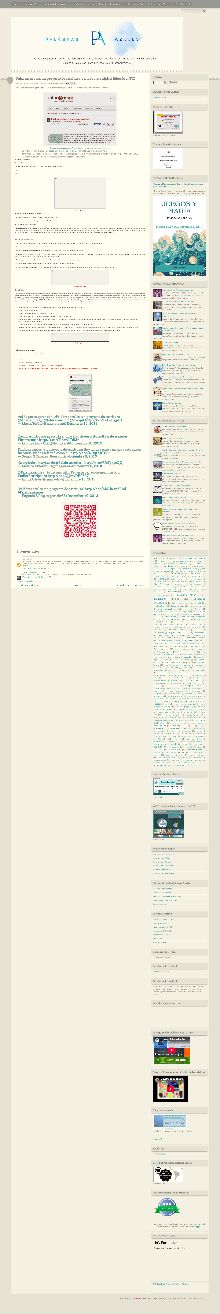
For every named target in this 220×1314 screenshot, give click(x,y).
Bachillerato (198, 564)
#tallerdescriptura (32, 476)
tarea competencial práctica (167, 757)
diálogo (178, 688)
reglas (174, 752)
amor (166, 660)
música (174, 736)
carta (176, 668)
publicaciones (59, 83)
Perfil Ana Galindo (159, 98)
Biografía (173, 569)
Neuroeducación (177, 627)
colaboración (162, 673)
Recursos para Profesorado (163, 873)
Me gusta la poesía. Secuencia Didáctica (177, 485)
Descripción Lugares (195, 579)
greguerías (193, 709)
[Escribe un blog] (71, 83)
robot (191, 752)
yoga (169, 765)
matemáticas (161, 731)
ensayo (199, 693)
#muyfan (43, 462)
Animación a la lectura (195, 558)
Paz (169, 630)
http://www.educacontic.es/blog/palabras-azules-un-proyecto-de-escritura (80, 148)
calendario (175, 665)
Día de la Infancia (183, 586)
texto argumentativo (195, 757)
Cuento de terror (195, 574)
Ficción (186, 609)
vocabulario (158, 765)
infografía (200, 715)
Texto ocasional (200, 649)
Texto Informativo (176, 646)
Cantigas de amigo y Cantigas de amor (176, 354)
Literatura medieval (196, 622)
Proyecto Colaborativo (178, 633)
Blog (16, 170)
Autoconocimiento (82, 4)
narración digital (186, 736)
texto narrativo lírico (191, 760)
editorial (157, 691)
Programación (159, 633)
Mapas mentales (169, 624)
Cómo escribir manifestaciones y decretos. (177, 290)
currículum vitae (187, 683)
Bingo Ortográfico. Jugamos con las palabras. (178, 365)
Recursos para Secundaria (163, 866)
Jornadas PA (171, 619)
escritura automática (175, 696)
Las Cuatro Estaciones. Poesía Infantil (167, 896)
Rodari (182, 635)
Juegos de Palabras (188, 619)
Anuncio (162, 561)
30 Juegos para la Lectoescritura (174, 426)
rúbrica (156, 755)
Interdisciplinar (170, 617)
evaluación (179, 701)
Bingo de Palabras (197, 566)
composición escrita (163, 675)
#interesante (28, 440)
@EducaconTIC (56, 420)
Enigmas (178, 603)
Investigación (200, 617)
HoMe (16, 4)
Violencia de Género (173, 657)
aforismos (200, 657)
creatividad (174, 681)
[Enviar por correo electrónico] (68, 83)
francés (167, 707)
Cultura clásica (159, 576)
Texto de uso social (182, 649)
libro (192, 726)
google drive (167, 709)
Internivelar (185, 617)
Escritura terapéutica (164, 609)
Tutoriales (199, 654)
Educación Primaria (167, 598)
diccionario (158, 688)
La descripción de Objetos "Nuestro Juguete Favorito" (181, 462)
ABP (155, 558)
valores (199, 763)
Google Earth (172, 611)
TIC (201, 641)
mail (188, 728)
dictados (169, 688)
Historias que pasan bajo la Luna (165, 900)
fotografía (157, 707)
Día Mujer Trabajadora (162, 587)
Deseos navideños (196, 581)
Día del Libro (172, 592)
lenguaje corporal (196, 723)
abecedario (188, 657)
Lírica (156, 624)
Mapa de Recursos (55, 4)
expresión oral (160, 704)
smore (181, 755)
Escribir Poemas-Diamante (172, 403)
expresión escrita (195, 701)
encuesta (189, 693)
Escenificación (189, 603)
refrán (166, 752)
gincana (156, 709)
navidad (161, 739)
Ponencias (197, 630)
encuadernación (174, 693)
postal (173, 744)
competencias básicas (197, 673)
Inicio (77, 585)
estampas (199, 698)
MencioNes (32, 4)
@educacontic (29, 436)
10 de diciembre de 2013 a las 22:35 (36, 577)
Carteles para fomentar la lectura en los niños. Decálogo (182, 450)
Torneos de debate (186, 654)
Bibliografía (158, 566)
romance (200, 752)
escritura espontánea (195, 696)
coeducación (200, 670)
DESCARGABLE (160, 579)
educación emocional (175, 691)
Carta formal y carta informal (172, 438)
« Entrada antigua (28, 585)
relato (183, 752)
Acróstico (166, 558)
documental (198, 688)
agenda (156, 660)
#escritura (92, 436)
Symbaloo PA (135, 4)
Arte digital (198, 561)
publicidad (188, 747)
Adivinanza (177, 558)
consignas (197, 678)
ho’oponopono (167, 715)
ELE (201, 592)
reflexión (157, 752)
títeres (169, 763)
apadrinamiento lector (161, 927)
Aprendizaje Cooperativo (179, 561)
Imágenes (157, 617)
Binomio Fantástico (160, 568)
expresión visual (178, 704)
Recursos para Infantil (161, 858)
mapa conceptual (199, 728)
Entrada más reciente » (130, 585)
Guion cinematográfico (171, 614)
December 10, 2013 (82, 423)
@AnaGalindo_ (30, 420)
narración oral (200, 736)
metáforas (157, 733)
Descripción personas (179, 581)
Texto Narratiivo (161, 649)
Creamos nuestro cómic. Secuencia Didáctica (178, 523)
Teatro (166, 643)
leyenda (184, 726)
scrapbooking (169, 755)
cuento (197, 681)
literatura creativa (174, 728)
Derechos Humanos (177, 579)
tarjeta (183, 757)
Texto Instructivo (195, 646)
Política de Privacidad (161, 972)
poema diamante (196, 741)
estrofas (156, 701)
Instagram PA (158, 1139)
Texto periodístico (163, 652)
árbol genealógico (180, 765)
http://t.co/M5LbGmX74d (105, 489)
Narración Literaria (195, 624)
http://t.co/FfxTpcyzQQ (103, 462)
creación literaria (160, 681)
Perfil (56, 217)
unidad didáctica (184, 763)
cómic (199, 683)
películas (182, 741)
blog (166, 665)
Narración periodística (161, 627)
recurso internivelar (171, 750)
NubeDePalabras (192, 627)
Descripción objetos (160, 581)
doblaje (188, 688)
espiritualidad (186, 698)
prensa (184, 744)
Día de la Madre (168, 589)
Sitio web (18, 174)
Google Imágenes (188, 612)
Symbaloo (189, 641)
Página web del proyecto (80, 286)
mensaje (199, 731)
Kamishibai (165, 622)
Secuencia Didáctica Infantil (168, 638)
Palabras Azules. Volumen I (163, 893)
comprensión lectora (182, 675)
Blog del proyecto (80, 343)
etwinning (166, 701)
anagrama (176, 659)
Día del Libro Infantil (189, 592)
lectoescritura (198, 720)
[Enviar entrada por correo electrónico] (66, 83)
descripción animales (193, 686)
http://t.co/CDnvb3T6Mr (59, 440)
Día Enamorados (195, 584)
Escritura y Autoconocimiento (163, 854)
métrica (164, 736)
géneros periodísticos (163, 712)
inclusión (189, 715)
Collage (166, 571)
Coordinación (34, 83)
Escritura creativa (177, 606)
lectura (162, 723)
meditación (173, 731)
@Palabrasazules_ (115, 436)
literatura (159, 728)
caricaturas (166, 667)
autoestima (192, 662)
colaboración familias (178, 673)
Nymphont (201, 1298)
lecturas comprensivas (179, 723)
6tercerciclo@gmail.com (31, 572)
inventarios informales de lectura (164, 720)
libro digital (201, 726)
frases (177, 707)
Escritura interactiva (196, 606)
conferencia (183, 678)
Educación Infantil (186, 595)
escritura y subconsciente (164, 699)
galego (186, 707)
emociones (158, 693)
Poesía (182, 630)
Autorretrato (184, 564)
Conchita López (25, 83)
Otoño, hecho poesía (170, 342)
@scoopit (77, 420)
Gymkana (186, 614)
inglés (161, 717)
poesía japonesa (160, 744)
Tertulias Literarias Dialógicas (185, 643)
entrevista (157, 696)
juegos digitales (183, 720)
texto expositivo (160, 760)
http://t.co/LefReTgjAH (103, 420)
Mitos (182, 624)
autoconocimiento (173, 662)
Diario (156, 584)
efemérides (196, 691)
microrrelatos (169, 733)
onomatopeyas (159, 741)
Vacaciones (158, 657)
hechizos (186, 712)
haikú (177, 712)
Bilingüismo (183, 566)
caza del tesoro (198, 667)
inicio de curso (175, 717)
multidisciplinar (197, 733)
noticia (176, 739)
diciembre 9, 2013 (82, 456)
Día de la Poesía (182, 589)
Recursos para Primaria (162, 862)
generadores (198, 707)
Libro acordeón (180, 622)
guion (203, 709)
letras (174, 726)
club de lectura (187, 670)
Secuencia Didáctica (197, 635)
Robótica (173, 635)
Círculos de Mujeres (177, 576)
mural (156, 736)
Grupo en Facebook (24, 357)
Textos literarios (171, 654)
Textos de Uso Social (186, 652)
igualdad (178, 715)
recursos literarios (195, 750)
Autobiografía (170, 564)
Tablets (156, 643)
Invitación (160, 619)
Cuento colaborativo (175, 574)
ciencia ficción (173, 670)
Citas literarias (158, 923)
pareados (172, 741)
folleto (201, 704)
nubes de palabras (193, 739)
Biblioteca (170, 566)
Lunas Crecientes (159, 904)
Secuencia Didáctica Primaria (194, 638)
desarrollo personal (172, 686)
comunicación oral (169, 678)
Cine (195, 569)
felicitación (191, 704)
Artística (157, 564)
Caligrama (185, 569)
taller (203, 755)
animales (187, 660)
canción (156, 667)
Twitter (20, 360)
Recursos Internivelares (162, 870)
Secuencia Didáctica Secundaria (169, 641)
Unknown (25, 559)
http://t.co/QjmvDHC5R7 (68, 476)
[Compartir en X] (73, 83)
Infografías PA (156, 4)
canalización (199, 665)
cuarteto (186, 680)
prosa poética (198, 744)
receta (199, 747)
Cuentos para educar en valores (174, 497)
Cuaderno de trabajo (194, 571)
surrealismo (192, 755)
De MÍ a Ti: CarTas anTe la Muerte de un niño (178, 302)
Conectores (178, 571)
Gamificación (158, 612)
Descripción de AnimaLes (171, 474)
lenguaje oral (160, 726)
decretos (157, 686)
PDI (203, 627)
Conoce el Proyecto (110, 4)
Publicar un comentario (26, 581)
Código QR (195, 576)
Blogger (197, 1227)
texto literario (176, 760)
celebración (158, 670)
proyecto (52, 83)
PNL (160, 630)
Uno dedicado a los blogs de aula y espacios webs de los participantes (40, 366)
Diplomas (167, 584)
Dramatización (179, 584)
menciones (186, 731)
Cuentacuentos (159, 574)
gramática (181, 709)
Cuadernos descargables (162, 889)
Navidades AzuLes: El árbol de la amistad (177, 377)
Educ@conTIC (44, 83)
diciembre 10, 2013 (87, 443)
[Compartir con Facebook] (75, 83)
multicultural (184, 733)
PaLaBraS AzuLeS (136, 1298)
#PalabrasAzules (31, 492)
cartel (185, 668)
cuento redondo (159, 683)
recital (156, 750)
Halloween (197, 614)
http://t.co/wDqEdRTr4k (90, 453)
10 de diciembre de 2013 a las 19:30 (36, 568)
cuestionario (174, 683)
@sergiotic (26, 462)
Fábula (197, 609)
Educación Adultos (161, 595)
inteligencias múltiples (194, 717)
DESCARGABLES (180, 4)
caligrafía (187, 665)
